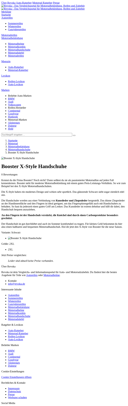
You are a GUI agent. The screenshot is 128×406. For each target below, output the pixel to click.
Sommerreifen (15, 23)
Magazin (5, 61)
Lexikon (5, 75)
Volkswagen (14, 104)
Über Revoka (8, 2)
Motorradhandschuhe (19, 49)
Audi (10, 101)
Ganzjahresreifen (17, 29)
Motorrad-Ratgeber (18, 70)
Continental (14, 110)
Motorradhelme (16, 43)
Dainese (12, 125)
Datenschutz (14, 391)
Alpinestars (14, 122)
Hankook (13, 116)
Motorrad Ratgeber (42, 2)
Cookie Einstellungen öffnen (16, 377)
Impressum (14, 388)
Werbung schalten (17, 397)
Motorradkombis (17, 46)
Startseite (6, 14)
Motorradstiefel (16, 52)
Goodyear (13, 113)
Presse (56, 2)
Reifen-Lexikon (16, 81)
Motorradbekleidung (12, 38)
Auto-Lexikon (15, 84)
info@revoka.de (16, 283)
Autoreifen (7, 17)
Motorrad (13, 143)
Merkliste (6, 11)
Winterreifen (14, 26)
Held (10, 128)
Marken (5, 90)
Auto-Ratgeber (24, 2)
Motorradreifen (9, 35)
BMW (11, 98)
